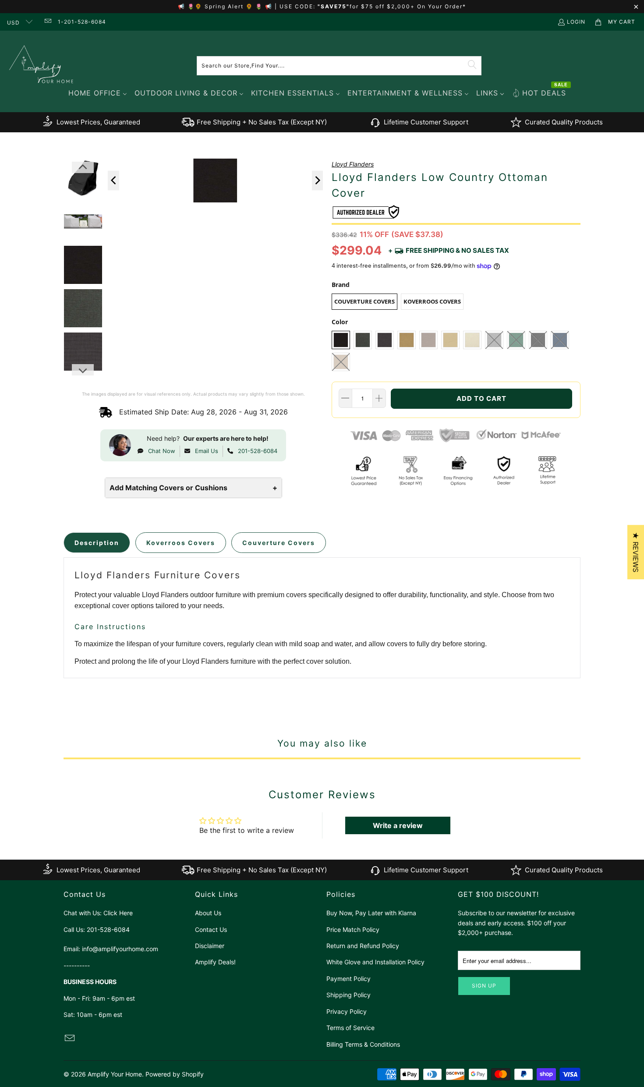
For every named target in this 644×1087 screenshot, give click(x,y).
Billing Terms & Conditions (363, 1044)
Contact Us (211, 929)
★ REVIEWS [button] (635, 552)
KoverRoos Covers (432, 301)
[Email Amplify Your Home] (47, 21)
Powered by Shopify (174, 1074)
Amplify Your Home (115, 1074)
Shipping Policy (348, 994)
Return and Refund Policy (362, 945)
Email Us (206, 450)
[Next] (317, 180)
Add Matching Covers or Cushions (193, 487)
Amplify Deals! (215, 962)
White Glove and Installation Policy (375, 962)
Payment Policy (348, 978)
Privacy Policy (346, 1011)
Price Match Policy (352, 929)
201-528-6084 (257, 450)
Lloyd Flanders (353, 164)
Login (576, 21)
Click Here (118, 913)
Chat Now (161, 450)
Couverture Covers (364, 301)
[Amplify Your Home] (41, 65)
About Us (208, 913)
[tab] (97, 542)
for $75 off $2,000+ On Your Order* (408, 6)
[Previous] (113, 180)
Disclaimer (209, 945)
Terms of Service (350, 1027)
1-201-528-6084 (82, 21)
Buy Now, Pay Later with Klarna (371, 913)
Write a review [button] (398, 825)
